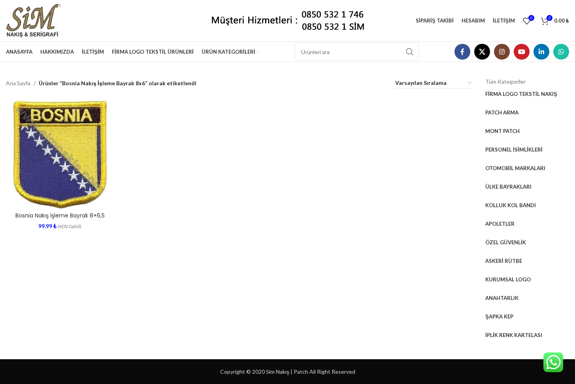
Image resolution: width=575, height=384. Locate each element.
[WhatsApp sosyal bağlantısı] (561, 52)
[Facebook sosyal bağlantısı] (462, 52)
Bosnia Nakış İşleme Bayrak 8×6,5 (60, 215)
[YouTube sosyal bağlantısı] (522, 52)
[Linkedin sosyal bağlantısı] (541, 52)
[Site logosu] (36, 20)
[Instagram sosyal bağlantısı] (502, 52)
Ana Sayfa (18, 83)
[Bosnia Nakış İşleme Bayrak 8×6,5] (60, 154)
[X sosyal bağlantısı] (482, 52)
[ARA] (410, 52)
